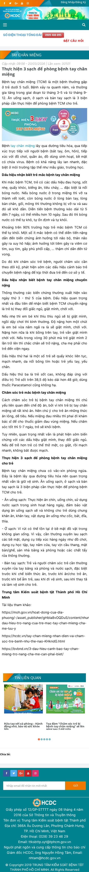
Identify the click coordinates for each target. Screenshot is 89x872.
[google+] (21, 773)
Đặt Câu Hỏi (74, 41)
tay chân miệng (22, 146)
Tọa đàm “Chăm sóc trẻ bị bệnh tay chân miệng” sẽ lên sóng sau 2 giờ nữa (65, 726)
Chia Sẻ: (5, 754)
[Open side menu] (5, 25)
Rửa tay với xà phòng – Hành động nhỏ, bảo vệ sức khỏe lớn (23, 726)
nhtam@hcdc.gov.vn (44, 858)
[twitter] (10, 3)
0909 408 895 (53, 35)
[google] (16, 3)
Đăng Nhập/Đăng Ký (73, 2)
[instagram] (27, 3)
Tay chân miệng (26, 54)
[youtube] (21, 3)
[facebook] (4, 3)
